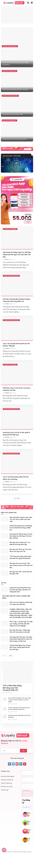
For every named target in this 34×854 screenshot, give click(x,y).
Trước (4, 655)
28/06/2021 (13, 348)
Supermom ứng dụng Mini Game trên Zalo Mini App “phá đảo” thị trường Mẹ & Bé (20, 590)
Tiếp (10, 655)
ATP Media (7, 303)
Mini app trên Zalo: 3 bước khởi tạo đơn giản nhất (14, 139)
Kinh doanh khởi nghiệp (10, 95)
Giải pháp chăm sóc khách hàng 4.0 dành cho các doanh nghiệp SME (15, 165)
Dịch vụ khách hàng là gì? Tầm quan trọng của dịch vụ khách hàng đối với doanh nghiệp (19, 699)
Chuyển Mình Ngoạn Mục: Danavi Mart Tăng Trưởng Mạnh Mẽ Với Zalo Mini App (20, 647)
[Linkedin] (20, 763)
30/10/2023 (12, 259)
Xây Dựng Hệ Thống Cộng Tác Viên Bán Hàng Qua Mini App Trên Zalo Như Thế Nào (17, 254)
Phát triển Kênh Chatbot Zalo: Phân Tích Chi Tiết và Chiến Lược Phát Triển (21, 519)
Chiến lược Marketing (10, 46)
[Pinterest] (24, 763)
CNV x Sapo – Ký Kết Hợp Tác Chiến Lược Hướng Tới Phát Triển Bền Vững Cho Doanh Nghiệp (21, 624)
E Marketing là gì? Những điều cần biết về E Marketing (15, 89)
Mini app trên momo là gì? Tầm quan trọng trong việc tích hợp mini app (21, 565)
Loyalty (6, 259)
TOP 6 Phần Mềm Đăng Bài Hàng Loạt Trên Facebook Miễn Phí (12, 687)
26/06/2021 (13, 303)
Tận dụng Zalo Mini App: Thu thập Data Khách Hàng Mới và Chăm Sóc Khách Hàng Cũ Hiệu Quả (21, 639)
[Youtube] (17, 763)
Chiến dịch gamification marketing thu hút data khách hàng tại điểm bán (21, 528)
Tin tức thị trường (10, 229)
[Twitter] (13, 763)
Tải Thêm (17, 498)
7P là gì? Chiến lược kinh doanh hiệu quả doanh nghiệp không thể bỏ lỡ (19, 708)
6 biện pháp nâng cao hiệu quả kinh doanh (12, 114)
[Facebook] (9, 763)
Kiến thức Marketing (9, 71)
